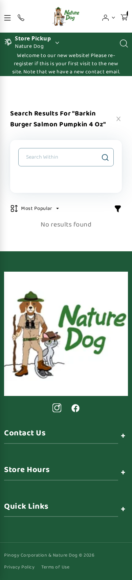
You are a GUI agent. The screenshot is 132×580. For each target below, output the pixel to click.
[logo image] (66, 16)
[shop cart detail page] (124, 16)
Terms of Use (55, 567)
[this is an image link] (66, 333)
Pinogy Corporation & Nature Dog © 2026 (49, 555)
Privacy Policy (19, 567)
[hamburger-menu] (7, 16)
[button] (108, 16)
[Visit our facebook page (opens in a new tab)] (75, 407)
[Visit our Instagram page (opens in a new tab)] (56, 407)
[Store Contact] (21, 16)
